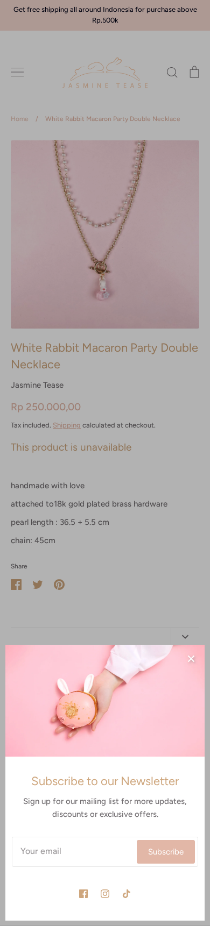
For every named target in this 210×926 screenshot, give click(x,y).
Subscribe (166, 852)
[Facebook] (83, 893)
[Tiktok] (126, 893)
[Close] (191, 658)
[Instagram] (105, 893)
